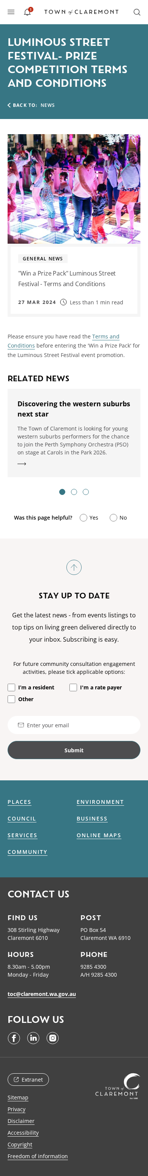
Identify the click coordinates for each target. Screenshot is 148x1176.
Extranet (32, 1079)
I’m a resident (36, 687)
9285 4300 (93, 966)
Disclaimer (21, 1120)
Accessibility (23, 1132)
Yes (94, 517)
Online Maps (99, 835)
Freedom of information (38, 1156)
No (123, 517)
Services (23, 835)
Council (22, 818)
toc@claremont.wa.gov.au (42, 993)
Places (19, 802)
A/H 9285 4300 (98, 974)
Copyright (20, 1144)
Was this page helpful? (43, 517)
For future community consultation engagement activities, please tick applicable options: (74, 667)
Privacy (16, 1109)
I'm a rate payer (101, 687)
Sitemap (18, 1097)
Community (27, 852)
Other (25, 699)
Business (92, 818)
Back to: (25, 105)
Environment (100, 802)
